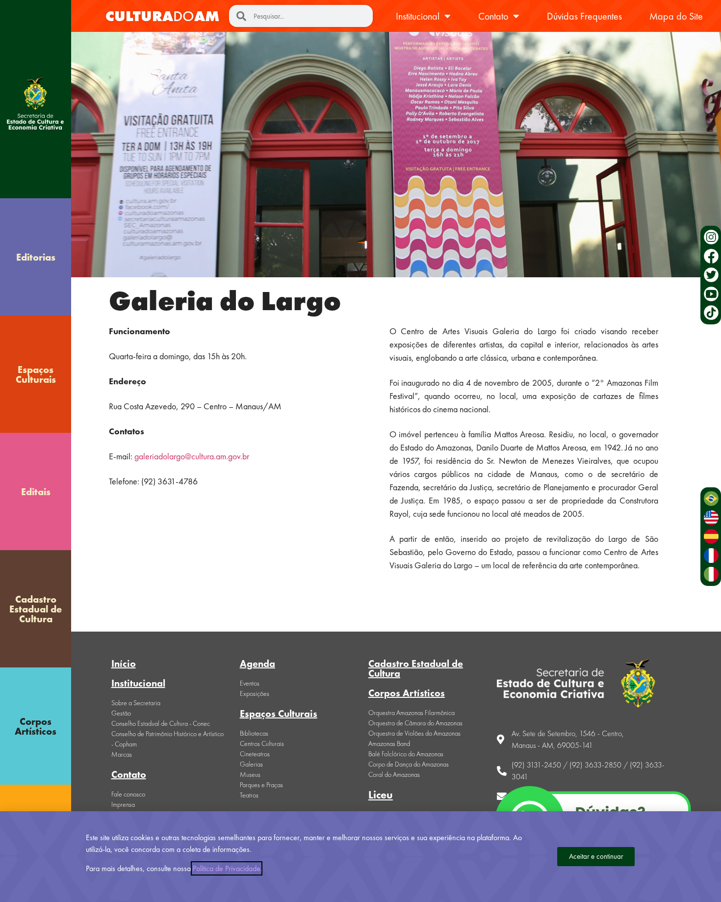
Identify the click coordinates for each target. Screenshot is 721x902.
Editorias (35, 257)
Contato (493, 16)
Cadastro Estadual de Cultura (35, 609)
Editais (36, 491)
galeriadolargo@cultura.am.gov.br (191, 456)
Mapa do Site (676, 16)
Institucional (417, 16)
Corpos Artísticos (35, 726)
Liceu (380, 795)
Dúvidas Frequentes (584, 16)
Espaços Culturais (36, 374)
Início (123, 663)
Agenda (257, 663)
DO (162, 16)
